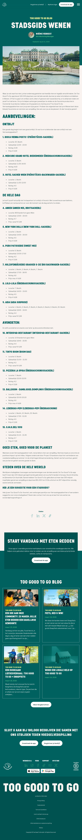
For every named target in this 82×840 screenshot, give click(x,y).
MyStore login (52, 4)
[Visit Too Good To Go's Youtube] (50, 765)
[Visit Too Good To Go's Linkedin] (38, 515)
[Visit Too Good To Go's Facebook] (32, 515)
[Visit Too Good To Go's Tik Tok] (44, 765)
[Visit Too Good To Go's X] (56, 765)
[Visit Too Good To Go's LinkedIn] (26, 765)
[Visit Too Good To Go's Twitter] (44, 515)
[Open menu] (78, 4)
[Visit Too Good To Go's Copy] (50, 515)
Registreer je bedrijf (37, 4)
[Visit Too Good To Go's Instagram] (32, 765)
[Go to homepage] (4, 4)
